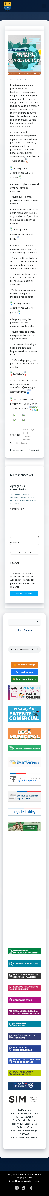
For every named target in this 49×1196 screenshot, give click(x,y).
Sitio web (14, 562)
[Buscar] (37, 622)
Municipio (26, 439)
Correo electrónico (20, 552)
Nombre (15, 542)
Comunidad (27, 436)
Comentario (17, 508)
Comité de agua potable (29, 431)
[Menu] (44, 6)
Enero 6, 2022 (22, 79)
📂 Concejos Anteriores (24, 679)
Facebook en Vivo (24, 672)
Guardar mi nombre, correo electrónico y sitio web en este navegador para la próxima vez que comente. (22, 579)
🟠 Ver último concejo (24, 664)
